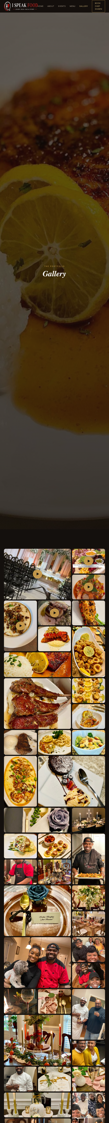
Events (62, 6)
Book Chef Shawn (98, 6)
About (50, 6)
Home (40, 6)
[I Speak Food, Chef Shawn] (21, 6)
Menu (72, 6)
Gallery (83, 6)
